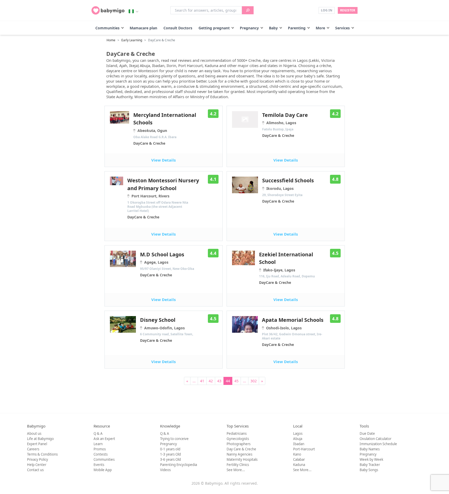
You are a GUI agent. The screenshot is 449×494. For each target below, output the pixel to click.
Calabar (299, 459)
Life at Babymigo (40, 438)
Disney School (166, 329)
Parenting (297, 27)
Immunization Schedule (378, 444)
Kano (297, 454)
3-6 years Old (170, 459)
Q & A (98, 433)
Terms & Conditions (42, 454)
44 (228, 380)
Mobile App (103, 470)
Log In (326, 10)
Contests (101, 454)
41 (202, 380)
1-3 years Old (170, 454)
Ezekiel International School (287, 268)
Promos (100, 449)
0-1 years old (170, 449)
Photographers (238, 444)
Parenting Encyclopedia (178, 464)
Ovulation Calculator (375, 438)
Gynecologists (238, 438)
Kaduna (299, 464)
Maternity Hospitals (242, 459)
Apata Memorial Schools (292, 331)
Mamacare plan (143, 27)
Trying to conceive (174, 438)
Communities (107, 27)
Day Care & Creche (241, 449)
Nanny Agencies (239, 454)
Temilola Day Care (285, 124)
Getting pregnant (214, 27)
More (320, 27)
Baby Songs (369, 470)
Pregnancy (249, 27)
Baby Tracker (370, 464)
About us (34, 433)
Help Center (36, 464)
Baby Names (370, 449)
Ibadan (298, 444)
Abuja (297, 438)
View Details (163, 160)
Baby (273, 27)
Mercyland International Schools (164, 128)
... (194, 380)
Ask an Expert (104, 438)
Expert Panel (37, 444)
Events (99, 464)
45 (236, 380)
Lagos (297, 433)
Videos (165, 470)
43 (219, 380)
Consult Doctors (177, 27)
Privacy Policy (37, 459)
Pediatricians (237, 433)
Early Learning (131, 40)
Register (347, 10)
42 (211, 380)
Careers (33, 449)
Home (111, 40)
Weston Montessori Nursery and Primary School (163, 198)
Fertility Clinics (238, 464)
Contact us (35, 470)
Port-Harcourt (304, 449)
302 (253, 380)
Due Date (367, 433)
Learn (98, 444)
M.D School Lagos (167, 264)
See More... (236, 470)
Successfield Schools (288, 190)
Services (342, 27)
